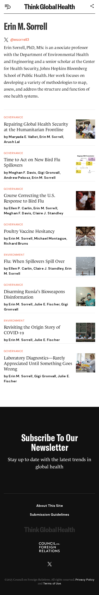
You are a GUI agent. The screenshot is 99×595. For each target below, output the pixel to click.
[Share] (92, 6)
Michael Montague (50, 238)
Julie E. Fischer (47, 304)
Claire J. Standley (48, 213)
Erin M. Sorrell (51, 137)
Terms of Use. (52, 583)
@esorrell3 (19, 39)
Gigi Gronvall (49, 172)
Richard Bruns (16, 243)
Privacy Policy (84, 580)
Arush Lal (12, 142)
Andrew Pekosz (17, 177)
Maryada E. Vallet (23, 137)
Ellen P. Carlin (20, 208)
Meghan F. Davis (22, 172)
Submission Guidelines (49, 514)
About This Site (49, 505)
